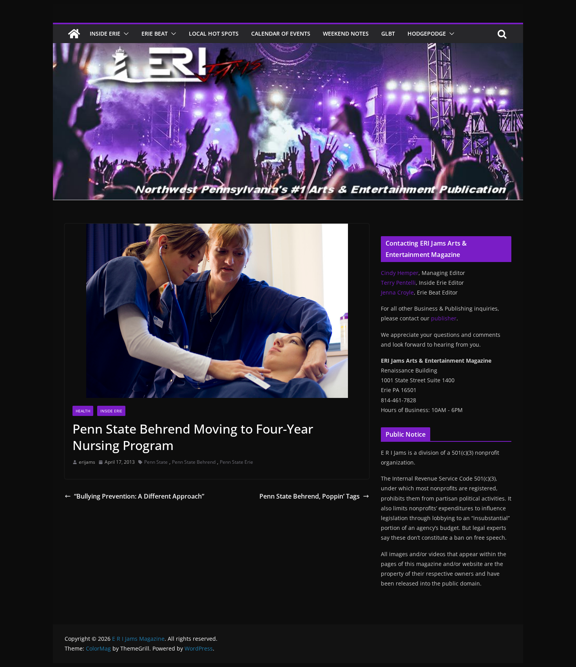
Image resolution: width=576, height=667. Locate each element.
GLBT (388, 33)
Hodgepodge (427, 33)
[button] (124, 33)
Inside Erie (105, 33)
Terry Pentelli (398, 282)
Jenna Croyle (397, 292)
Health (83, 411)
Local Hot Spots (214, 33)
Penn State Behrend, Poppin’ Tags (309, 496)
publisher (443, 318)
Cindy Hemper (399, 273)
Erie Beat (154, 33)
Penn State (156, 462)
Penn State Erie (236, 462)
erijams (87, 462)
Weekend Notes (346, 33)
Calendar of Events (280, 33)
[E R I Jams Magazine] (74, 33)
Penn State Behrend (194, 462)
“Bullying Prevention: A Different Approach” (139, 496)
